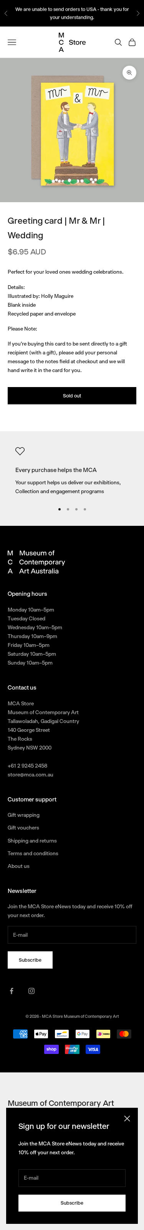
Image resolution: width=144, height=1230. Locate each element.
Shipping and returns (32, 841)
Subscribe (72, 1203)
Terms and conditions (33, 853)
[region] (72, 471)
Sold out (72, 396)
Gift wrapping (24, 815)
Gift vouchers (23, 827)
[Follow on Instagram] (31, 991)
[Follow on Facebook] (11, 991)
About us (19, 866)
